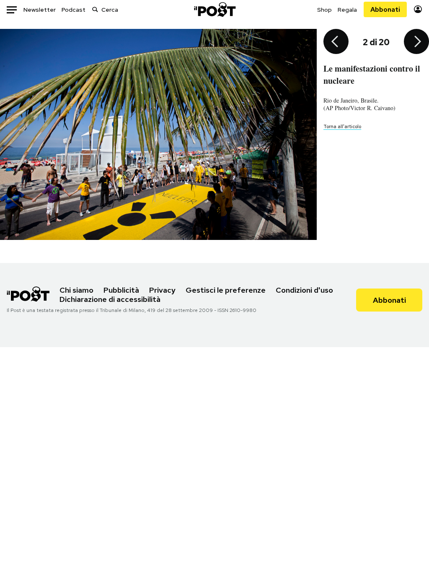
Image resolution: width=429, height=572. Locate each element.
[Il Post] (214, 9)
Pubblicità (121, 290)
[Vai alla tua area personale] (417, 9)
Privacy (162, 290)
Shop (324, 9)
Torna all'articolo (342, 126)
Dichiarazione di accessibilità (109, 299)
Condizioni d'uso (304, 290)
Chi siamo (76, 290)
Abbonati (385, 9)
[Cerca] (95, 9)
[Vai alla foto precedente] (336, 42)
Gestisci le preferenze (226, 290)
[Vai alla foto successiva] (416, 42)
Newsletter (39, 9)
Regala (347, 9)
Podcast (73, 9)
